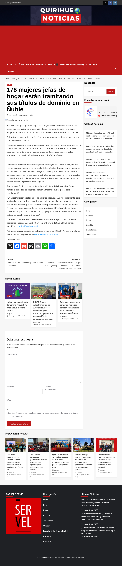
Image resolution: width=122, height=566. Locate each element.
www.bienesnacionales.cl (46, 234)
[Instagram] (115, 3)
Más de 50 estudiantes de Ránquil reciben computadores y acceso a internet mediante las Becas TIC (100, 136)
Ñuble (21, 64)
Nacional (30, 64)
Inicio (9, 64)
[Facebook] (110, 3)
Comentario (13, 354)
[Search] (115, 68)
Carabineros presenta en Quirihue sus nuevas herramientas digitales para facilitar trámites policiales (100, 149)
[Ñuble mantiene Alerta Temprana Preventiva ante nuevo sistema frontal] (17, 291)
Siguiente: (63, 264)
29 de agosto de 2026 (15, 474)
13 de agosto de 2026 (41, 324)
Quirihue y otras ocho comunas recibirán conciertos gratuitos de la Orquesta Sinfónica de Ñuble (70, 308)
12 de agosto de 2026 (68, 318)
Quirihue (12, 115)
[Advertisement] (61, 43)
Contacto (11, 71)
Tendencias (41, 64)
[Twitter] (105, 3)
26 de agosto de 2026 (106, 472)
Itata (15, 64)
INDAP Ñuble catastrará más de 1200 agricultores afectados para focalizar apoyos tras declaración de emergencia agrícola (43, 310)
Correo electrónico (50, 388)
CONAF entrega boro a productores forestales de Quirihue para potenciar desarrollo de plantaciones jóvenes (100, 176)
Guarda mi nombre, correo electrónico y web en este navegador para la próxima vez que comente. (42, 414)
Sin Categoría (91, 230)
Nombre (11, 386)
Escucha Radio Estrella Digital (73, 64)
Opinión (52, 64)
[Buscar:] (96, 91)
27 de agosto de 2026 (83, 474)
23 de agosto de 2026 (15, 316)
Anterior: (25, 262)
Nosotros (93, 64)
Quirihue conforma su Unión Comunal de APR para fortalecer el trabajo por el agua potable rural (100, 162)
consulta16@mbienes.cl (27, 226)
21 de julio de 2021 (24, 115)
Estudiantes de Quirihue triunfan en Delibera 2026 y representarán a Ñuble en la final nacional (100, 191)
